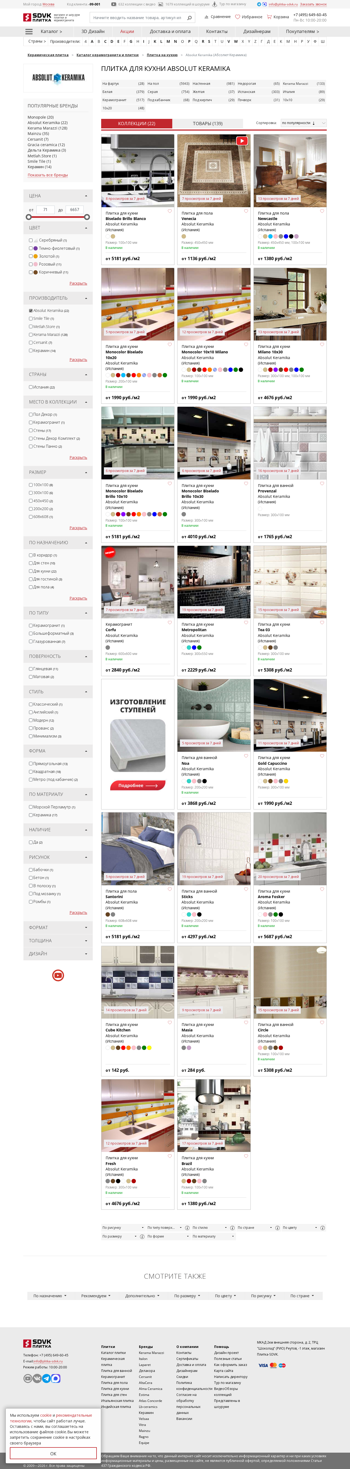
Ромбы (41, 901)
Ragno (143, 1436)
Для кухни (44, 571)
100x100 (43, 484)
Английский (45, 712)
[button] (170, 211)
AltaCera (145, 1382)
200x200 (43, 508)
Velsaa (144, 1418)
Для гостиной (47, 579)
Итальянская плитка (117, 1400)
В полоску (44, 885)
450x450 (43, 500)
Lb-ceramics (148, 1406)
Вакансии (184, 1418)
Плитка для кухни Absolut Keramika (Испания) (126, 221)
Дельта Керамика (44, 150)
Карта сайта (223, 1370)
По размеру (112, 1236)
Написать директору (230, 1376)
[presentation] (31, 240)
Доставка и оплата (170, 31)
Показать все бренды (48, 174)
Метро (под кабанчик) (55, 779)
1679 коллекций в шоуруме (187, 4)
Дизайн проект (226, 1352)
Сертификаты (187, 1358)
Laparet (145, 1364)
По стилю (200, 1227)
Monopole (37, 117)
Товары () (208, 124)
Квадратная (47, 771)
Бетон (41, 877)
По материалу (204, 1236)
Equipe (144, 1442)
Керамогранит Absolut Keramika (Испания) (122, 632)
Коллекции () (136, 124)
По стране (246, 1227)
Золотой (49, 256)
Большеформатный (53, 633)
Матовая (43, 676)
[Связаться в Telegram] (259, 4)
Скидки (182, 1376)
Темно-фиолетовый (59, 248)
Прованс (43, 728)
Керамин (36, 166)
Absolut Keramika (44, 122)
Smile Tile (36, 161)
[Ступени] (137, 741)
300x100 (43, 492)
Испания (44, 387)
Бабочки (43, 869)
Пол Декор (45, 414)
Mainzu (34, 133)
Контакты (217, 31)
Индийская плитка (116, 1406)
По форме (156, 1236)
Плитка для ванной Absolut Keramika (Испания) (275, 494)
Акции (127, 31)
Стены (42, 430)
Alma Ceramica (150, 1388)
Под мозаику (46, 893)
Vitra (142, 1424)
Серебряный (53, 240)
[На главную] (53, 1343)
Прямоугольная (50, 763)
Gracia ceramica (42, 144)
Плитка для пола (114, 1382)
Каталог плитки (113, 1352)
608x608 (43, 516)
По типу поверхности (163, 1227)
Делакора (147, 1370)
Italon (143, 1358)
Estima (144, 1394)
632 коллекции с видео (137, 4)
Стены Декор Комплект (56, 438)
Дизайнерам (256, 31)
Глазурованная (49, 641)
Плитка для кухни (115, 1388)
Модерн (43, 720)
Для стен (44, 562)
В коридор (45, 555)
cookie (46, 1415)
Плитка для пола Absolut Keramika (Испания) (198, 221)
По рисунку (112, 1227)
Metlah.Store (39, 155)
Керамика (45, 814)
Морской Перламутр (54, 806)
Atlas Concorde (150, 1400)
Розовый (50, 264)
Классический (47, 704)
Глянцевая (45, 668)
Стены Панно (47, 446)
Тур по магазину (232, 4)
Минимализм (47, 736)
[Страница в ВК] (37, 1378)
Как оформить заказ (230, 1364)
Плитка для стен (114, 1394)
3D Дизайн (92, 31)
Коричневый (53, 272)
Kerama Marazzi (42, 128)
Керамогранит (49, 422)
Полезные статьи (228, 1358)
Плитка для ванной (116, 1370)
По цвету (290, 1227)
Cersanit (35, 139)
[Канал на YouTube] (28, 1378)
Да (37, 842)
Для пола (43, 586)
